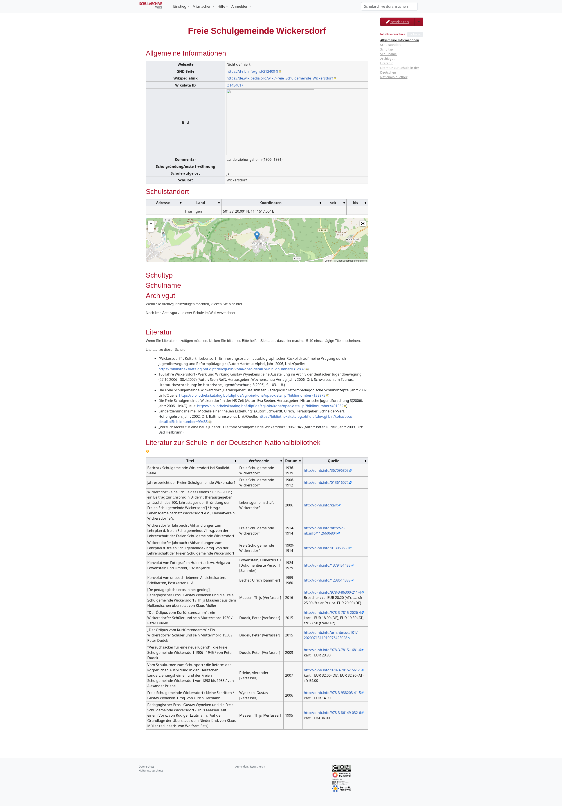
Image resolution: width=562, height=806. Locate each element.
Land (200, 202)
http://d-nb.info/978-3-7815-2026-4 (332, 612)
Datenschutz (146, 766)
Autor (233, 363)
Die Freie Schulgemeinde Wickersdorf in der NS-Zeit (201, 400)
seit (333, 202)
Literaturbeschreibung (177, 384)
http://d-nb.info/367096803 (326, 470)
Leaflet (328, 260)
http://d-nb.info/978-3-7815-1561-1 (332, 670)
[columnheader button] (164, 202)
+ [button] (151, 223)
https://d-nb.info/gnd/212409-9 (252, 71)
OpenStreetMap (345, 260)
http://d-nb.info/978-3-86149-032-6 (332, 712)
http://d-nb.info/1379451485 (327, 565)
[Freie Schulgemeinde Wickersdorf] (257, 235)
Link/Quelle (294, 363)
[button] (363, 223)
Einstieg (179, 6)
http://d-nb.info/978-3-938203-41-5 (332, 692)
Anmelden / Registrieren (250, 766)
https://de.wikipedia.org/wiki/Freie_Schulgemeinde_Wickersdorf (280, 78)
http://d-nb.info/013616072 (326, 482)
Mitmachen (202, 6)
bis (355, 202)
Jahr (270, 363)
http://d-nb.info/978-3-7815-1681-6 (332, 649)
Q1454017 (235, 85)
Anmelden (239, 6)
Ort (309, 379)
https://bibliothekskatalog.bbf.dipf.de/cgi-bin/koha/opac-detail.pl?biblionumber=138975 (252, 395)
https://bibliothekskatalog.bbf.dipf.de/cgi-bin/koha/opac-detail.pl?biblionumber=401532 (270, 405)
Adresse (163, 202)
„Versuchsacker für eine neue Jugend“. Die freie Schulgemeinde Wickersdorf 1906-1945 (231, 427)
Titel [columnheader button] (190, 460)
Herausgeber (239, 379)
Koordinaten (270, 202)
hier (239, 304)
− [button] (151, 229)
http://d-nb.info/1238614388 (327, 580)
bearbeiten (399, 21)
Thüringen (193, 211)
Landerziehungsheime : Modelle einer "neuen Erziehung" (206, 411)
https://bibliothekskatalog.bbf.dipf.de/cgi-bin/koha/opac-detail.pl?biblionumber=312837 (232, 369)
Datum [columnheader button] (291, 460)
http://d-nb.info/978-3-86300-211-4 (332, 592)
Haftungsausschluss (151, 770)
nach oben (415, 34)
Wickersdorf (237, 180)
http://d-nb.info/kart (321, 505)
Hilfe (221, 6)
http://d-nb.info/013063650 (326, 548)
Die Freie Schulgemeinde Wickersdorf (190, 390)
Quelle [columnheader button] (333, 460)
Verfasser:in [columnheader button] (259, 460)
